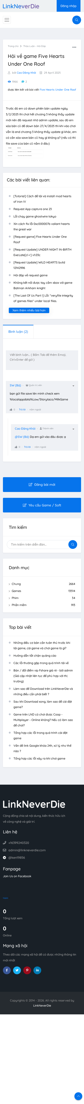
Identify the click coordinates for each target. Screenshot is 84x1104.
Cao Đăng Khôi (26, 72)
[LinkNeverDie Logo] (21, 6)
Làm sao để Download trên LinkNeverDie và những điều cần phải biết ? (43, 691)
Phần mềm (43, 605)
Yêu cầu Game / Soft (45, 505)
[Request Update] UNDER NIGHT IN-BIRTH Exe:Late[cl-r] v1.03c (42, 252)
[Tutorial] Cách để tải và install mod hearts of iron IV (42, 198)
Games (43, 591)
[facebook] (7, 970)
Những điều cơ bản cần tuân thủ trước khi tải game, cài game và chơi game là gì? (41, 645)
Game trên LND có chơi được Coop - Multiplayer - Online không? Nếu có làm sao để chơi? (43, 720)
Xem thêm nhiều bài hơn (29, 310)
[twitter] (17, 970)
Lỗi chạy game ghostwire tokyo (34, 216)
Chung (43, 584)
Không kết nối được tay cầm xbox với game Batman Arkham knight (42, 285)
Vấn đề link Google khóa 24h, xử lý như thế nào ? (42, 748)
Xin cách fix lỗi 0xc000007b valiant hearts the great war (41, 226)
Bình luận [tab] (18, 331)
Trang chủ (13, 46)
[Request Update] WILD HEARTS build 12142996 (39, 265)
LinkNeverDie (42, 1005)
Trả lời (22, 409)
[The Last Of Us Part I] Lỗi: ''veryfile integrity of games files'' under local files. (43, 298)
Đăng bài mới (44, 484)
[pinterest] (27, 970)
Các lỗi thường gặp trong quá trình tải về (41, 663)
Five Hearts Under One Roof (58, 89)
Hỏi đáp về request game (30, 275)
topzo (5, 898)
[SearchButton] (76, 20)
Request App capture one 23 (32, 209)
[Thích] (11, 409)
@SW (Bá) (22, 437)
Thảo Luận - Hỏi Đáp (34, 46)
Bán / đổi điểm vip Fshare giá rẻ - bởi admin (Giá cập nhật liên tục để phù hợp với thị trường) (43, 676)
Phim (43, 598)
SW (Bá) (15, 385)
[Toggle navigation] (7, 20)
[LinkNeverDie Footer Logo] (34, 804)
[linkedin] (37, 970)
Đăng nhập (69, 6)
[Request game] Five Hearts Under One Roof (40, 239)
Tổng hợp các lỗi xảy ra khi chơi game (39, 758)
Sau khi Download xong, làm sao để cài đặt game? (42, 704)
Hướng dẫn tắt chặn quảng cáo (34, 655)
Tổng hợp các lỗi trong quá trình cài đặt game (40, 735)
